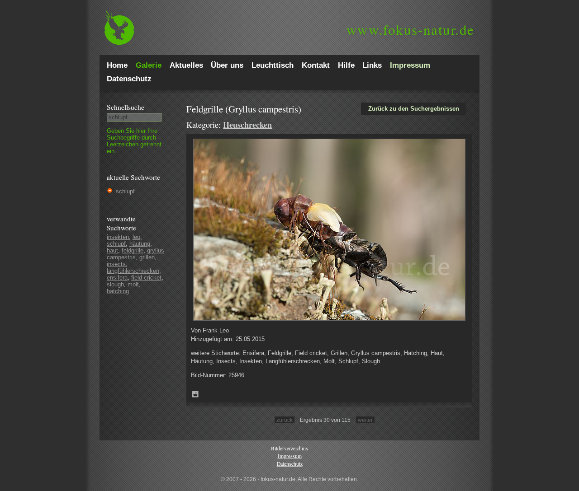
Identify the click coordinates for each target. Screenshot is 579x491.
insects (116, 264)
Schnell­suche (125, 107)
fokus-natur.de (410, 29)
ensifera (117, 277)
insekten (118, 237)
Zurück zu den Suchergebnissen (413, 108)
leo (136, 237)
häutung (139, 243)
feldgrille (132, 250)
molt (133, 284)
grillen (147, 257)
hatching (118, 291)
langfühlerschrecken (133, 270)
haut (112, 250)
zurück (284, 420)
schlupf (125, 191)
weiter (365, 420)
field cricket (146, 277)
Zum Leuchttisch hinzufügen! (195, 394)
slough (115, 284)
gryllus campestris (135, 254)
